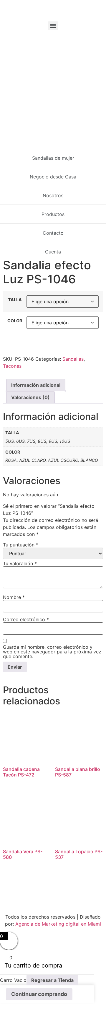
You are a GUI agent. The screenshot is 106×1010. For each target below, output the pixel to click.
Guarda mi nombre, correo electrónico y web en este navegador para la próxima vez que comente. (52, 652)
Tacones (12, 366)
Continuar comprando (39, 994)
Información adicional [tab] (35, 385)
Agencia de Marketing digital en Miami (58, 924)
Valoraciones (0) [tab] (30, 397)
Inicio (8, 151)
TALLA (15, 300)
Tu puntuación (20, 544)
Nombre (14, 597)
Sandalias (27, 151)
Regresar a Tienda (52, 980)
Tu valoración (20, 563)
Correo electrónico (26, 619)
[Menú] (53, 25)
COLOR (14, 321)
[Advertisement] (53, 88)
